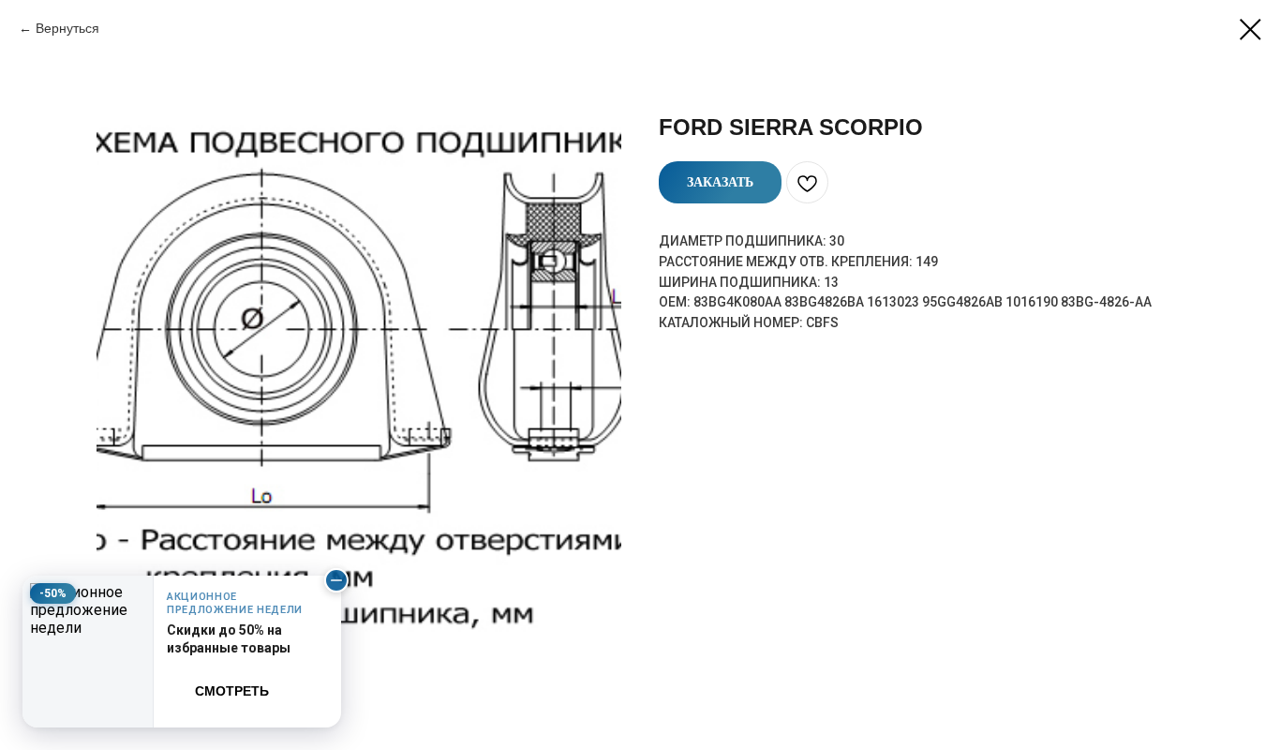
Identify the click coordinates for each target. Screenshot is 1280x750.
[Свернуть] (336, 580)
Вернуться (67, 28)
